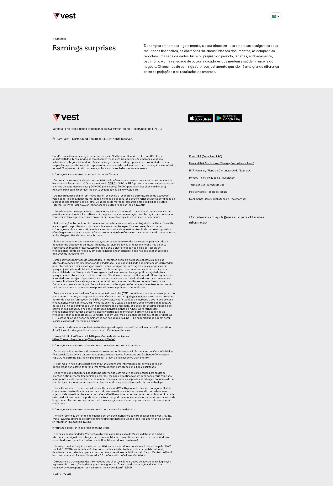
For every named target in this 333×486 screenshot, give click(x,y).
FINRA (111, 183)
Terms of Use (197, 184)
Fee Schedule (197, 191)
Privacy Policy (197, 177)
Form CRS (195, 156)
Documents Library (200, 199)
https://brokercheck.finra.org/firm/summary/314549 (83, 339)
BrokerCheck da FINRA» (146, 129)
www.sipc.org (130, 189)
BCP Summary (197, 170)
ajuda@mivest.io (135, 296)
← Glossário (59, 38)
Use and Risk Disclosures (204, 163)
